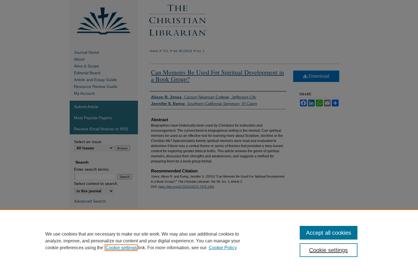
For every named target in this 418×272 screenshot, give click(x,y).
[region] (209, 240)
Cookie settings (121, 247)
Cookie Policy (223, 247)
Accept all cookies (328, 233)
